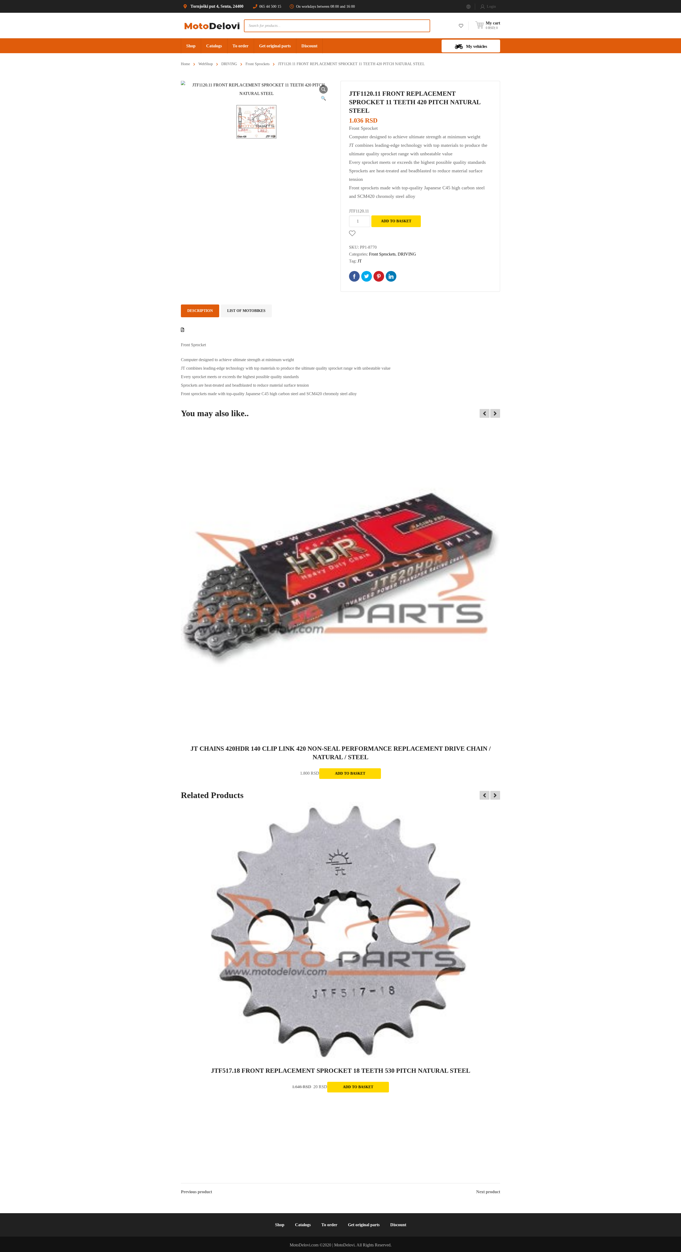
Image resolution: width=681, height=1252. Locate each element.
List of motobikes (246, 311)
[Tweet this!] (366, 276)
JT (360, 261)
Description (200, 311)
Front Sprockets (257, 64)
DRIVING (229, 64)
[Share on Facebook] (354, 276)
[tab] (200, 310)
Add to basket (396, 221)
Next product (488, 1192)
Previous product (196, 1192)
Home (185, 64)
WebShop (205, 64)
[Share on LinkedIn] (391, 276)
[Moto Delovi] (212, 25)
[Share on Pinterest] (378, 276)
